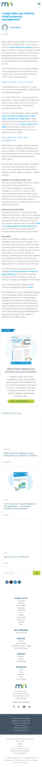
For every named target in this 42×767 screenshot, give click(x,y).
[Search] (36, 573)
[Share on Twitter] (11, 582)
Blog (21, 669)
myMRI (21, 641)
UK (21, 612)
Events (21, 677)
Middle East (21, 620)
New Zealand (21, 605)
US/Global (21, 601)
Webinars (21, 674)
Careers (21, 659)
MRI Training (21, 679)
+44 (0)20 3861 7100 (22, 730)
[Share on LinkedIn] (15, 582)
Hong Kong (21, 610)
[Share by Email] (19, 582)
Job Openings (21, 661)
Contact (21, 656)
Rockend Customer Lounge (21, 646)
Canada (21, 622)
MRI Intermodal (21, 633)
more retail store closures (21, 47)
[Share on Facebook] (7, 582)
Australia (21, 603)
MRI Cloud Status (21, 648)
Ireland (21, 615)
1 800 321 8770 (22, 725)
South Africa (21, 617)
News (21, 672)
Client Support (21, 643)
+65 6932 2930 (25, 721)
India (21, 624)
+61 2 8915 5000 (25, 723)
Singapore (21, 608)
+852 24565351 (23, 702)
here (31, 287)
